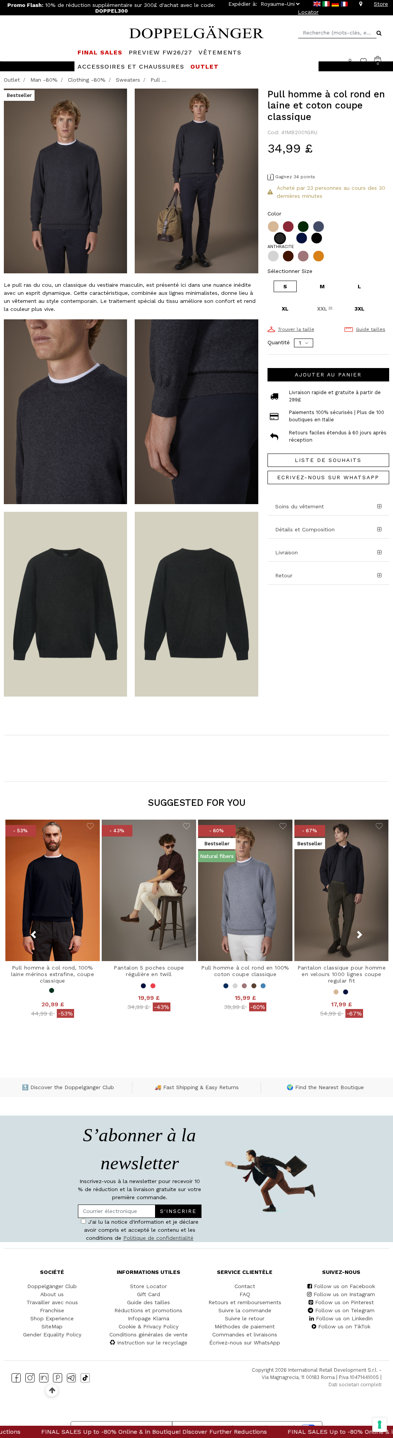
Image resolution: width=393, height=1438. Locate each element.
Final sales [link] (100, 52)
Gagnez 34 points (295, 176)
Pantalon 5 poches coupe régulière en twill (149, 971)
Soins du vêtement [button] (299, 506)
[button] (328, 553)
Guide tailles (370, 329)
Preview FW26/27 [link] (160, 52)
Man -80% (44, 80)
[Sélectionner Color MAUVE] (303, 256)
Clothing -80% (87, 80)
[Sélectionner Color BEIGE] (274, 226)
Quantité (279, 342)
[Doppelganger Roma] (196, 31)
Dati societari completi (355, 1384)
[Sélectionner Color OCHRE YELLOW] (319, 256)
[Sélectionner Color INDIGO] (319, 226)
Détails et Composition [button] (305, 529)
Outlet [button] (204, 66)
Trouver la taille (296, 329)
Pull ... (158, 80)
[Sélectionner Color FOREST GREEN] (303, 226)
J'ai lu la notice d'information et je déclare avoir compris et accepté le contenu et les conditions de (141, 1230)
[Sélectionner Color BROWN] (289, 256)
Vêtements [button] (219, 52)
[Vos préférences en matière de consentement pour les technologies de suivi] (379, 1424)
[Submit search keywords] (378, 33)
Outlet (12, 80)
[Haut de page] (52, 1390)
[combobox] (337, 32)
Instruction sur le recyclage (152, 1342)
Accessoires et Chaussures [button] (131, 66)
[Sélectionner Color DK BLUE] (302, 238)
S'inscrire (178, 1211)
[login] (353, 61)
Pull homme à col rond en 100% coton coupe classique (245, 971)
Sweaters (128, 80)
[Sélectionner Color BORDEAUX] (289, 226)
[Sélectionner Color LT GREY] (274, 256)
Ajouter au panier (328, 374)
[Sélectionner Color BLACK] (317, 238)
